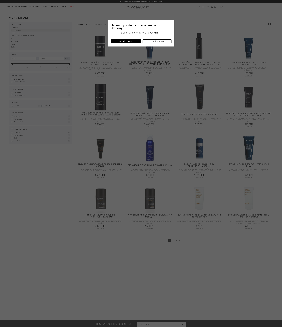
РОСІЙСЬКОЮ (157, 41)
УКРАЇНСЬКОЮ (126, 41)
